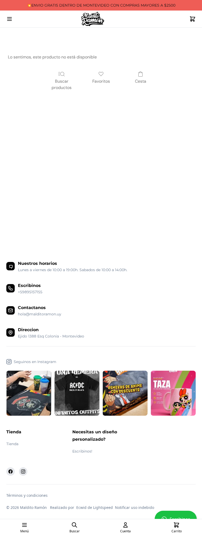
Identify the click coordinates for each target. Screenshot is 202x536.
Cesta (140, 81)
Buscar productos (62, 84)
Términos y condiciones (27, 495)
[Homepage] (101, 19)
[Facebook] (10, 471)
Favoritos (101, 81)
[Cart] (192, 19)
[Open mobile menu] (9, 19)
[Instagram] (23, 471)
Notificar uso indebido (134, 507)
